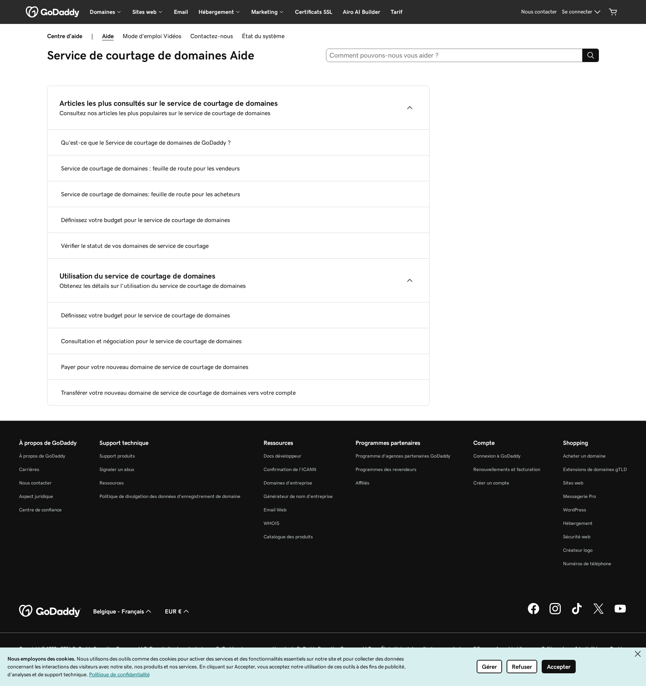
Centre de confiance (40, 509)
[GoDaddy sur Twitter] (598, 613)
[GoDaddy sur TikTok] (577, 613)
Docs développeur (282, 455)
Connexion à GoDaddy (496, 455)
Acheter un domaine (584, 455)
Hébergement (578, 523)
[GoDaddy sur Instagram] (555, 613)
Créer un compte (491, 482)
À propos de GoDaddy (42, 455)
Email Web (275, 509)
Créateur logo (578, 550)
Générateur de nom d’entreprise (298, 496)
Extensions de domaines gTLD (595, 469)
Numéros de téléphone (587, 563)
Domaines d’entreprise (288, 482)
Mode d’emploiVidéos (152, 36)
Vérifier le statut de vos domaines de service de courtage (135, 246)
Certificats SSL (313, 12)
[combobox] (454, 55)
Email (181, 12)
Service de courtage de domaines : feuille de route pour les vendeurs (150, 168)
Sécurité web (576, 536)
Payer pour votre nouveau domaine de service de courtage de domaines (154, 367)
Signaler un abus (116, 469)
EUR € (173, 611)
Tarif (396, 12)
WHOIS (271, 523)
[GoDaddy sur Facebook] (533, 613)
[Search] (590, 55)
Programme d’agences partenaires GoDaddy (403, 455)
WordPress (574, 509)
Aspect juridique (36, 496)
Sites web (573, 482)
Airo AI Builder (361, 12)
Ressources (111, 482)
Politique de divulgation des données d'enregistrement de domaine (169, 496)
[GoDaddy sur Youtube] (620, 613)
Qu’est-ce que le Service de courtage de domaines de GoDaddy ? (146, 142)
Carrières (29, 469)
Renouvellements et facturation (506, 469)
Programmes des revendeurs (386, 469)
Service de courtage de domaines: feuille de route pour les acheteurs (150, 194)
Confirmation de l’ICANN (290, 469)
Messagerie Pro (579, 496)
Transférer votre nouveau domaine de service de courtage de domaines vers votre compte (178, 393)
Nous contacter (35, 482)
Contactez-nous (211, 36)
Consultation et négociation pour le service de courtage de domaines (151, 341)
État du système (263, 36)
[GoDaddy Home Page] (50, 611)
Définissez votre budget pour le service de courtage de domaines (145, 220)
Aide (108, 36)
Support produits (117, 455)
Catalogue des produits (288, 536)
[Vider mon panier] (613, 12)
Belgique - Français (118, 611)
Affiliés (362, 482)
